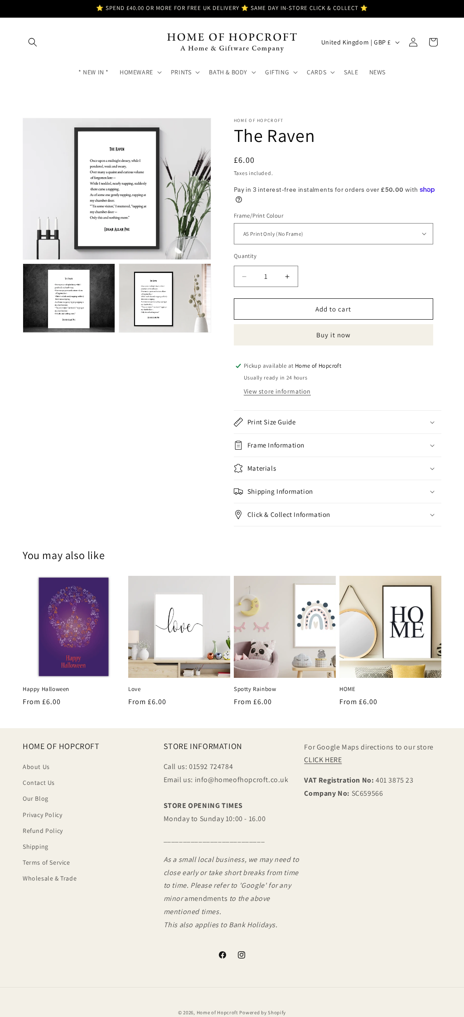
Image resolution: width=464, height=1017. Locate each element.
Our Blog (35, 798)
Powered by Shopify (262, 1012)
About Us (36, 767)
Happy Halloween (46, 689)
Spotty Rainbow (255, 689)
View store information (277, 391)
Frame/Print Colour (258, 215)
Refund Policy (43, 831)
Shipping (35, 846)
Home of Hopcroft (217, 1012)
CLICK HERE (323, 759)
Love (134, 689)
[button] (33, 42)
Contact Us (39, 783)
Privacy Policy (42, 815)
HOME (347, 689)
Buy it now (333, 335)
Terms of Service (46, 862)
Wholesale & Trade (50, 878)
